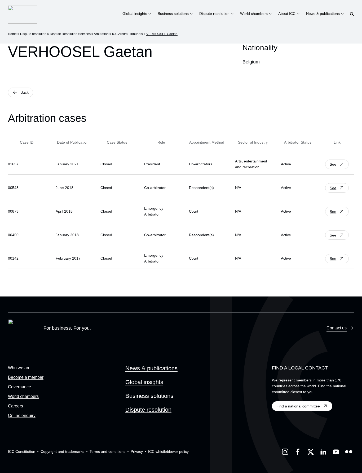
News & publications (151, 368)
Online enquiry (22, 415)
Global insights (144, 382)
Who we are (19, 368)
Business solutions (149, 396)
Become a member (25, 377)
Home (12, 34)
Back (24, 92)
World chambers (23, 396)
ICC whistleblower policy (168, 451)
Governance (19, 387)
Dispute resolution (33, 34)
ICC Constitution (21, 451)
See (333, 164)
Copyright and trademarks (62, 451)
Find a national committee (298, 406)
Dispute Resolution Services (70, 34)
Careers (15, 406)
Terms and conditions (107, 451)
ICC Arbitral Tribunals (127, 34)
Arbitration (101, 34)
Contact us (336, 328)
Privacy (137, 451)
